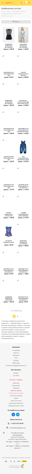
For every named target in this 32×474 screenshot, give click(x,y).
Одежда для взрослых (16, 403)
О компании (16, 350)
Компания (16, 347)
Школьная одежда (16, 395)
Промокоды (16, 363)
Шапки (16, 398)
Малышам (16, 388)
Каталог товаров (16, 380)
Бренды (16, 360)
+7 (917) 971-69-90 (17, 423)
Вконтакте (13, 414)
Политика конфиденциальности (16, 365)
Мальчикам (16, 385)
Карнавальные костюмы (16, 406)
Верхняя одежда (16, 390)
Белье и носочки (16, 401)
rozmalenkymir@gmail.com (17, 428)
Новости (16, 353)
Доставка (16, 375)
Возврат (16, 373)
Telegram (18, 414)
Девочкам (16, 383)
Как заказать (16, 370)
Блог (16, 358)
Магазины (16, 355)
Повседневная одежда (16, 393)
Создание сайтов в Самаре (14, 466)
